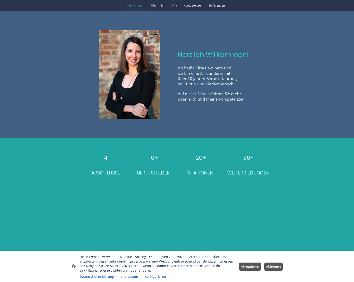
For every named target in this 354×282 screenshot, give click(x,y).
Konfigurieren (155, 276)
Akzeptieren (250, 266)
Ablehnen (273, 266)
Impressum (129, 276)
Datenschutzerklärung (96, 276)
